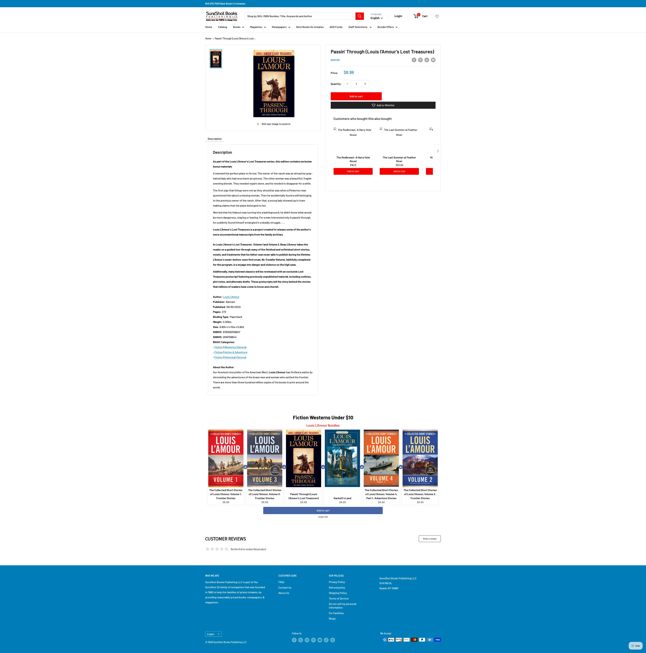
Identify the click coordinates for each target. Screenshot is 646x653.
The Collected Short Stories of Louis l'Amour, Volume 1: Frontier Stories (225, 494)
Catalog (222, 26)
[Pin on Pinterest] (420, 59)
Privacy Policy (337, 581)
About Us (283, 592)
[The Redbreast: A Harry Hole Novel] (353, 140)
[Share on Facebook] (414, 59)
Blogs (332, 618)
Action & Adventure (235, 352)
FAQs (281, 581)
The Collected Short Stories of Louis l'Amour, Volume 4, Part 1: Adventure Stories (381, 494)
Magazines (256, 26)
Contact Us (284, 587)
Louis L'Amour (231, 296)
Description (215, 138)
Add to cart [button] (323, 510)
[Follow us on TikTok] (326, 640)
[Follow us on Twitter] (300, 640)
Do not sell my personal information (342, 605)
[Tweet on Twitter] (426, 59)
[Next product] (438, 151)
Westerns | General (235, 347)
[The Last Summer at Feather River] (399, 140)
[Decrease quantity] (347, 83)
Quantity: (336, 83)
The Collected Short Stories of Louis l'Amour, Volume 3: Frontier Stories (264, 494)
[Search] (359, 16)
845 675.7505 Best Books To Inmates (225, 3)
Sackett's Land (342, 498)
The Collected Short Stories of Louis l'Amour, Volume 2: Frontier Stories (420, 494)
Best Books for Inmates (310, 26)
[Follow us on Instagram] (307, 640)
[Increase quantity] (365, 83)
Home (208, 26)
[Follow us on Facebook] (294, 640)
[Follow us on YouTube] (319, 640)
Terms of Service (339, 598)
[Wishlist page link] (437, 16)
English (210, 634)
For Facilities (336, 613)
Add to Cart (353, 171)
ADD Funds (336, 26)
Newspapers (279, 26)
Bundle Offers (386, 26)
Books (236, 26)
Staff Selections (358, 26)
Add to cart (356, 96)
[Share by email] (433, 59)
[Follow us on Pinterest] (313, 640)
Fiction (218, 347)
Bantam (335, 60)
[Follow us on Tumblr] (332, 640)
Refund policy (337, 587)
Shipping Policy (338, 592)
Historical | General (235, 357)
